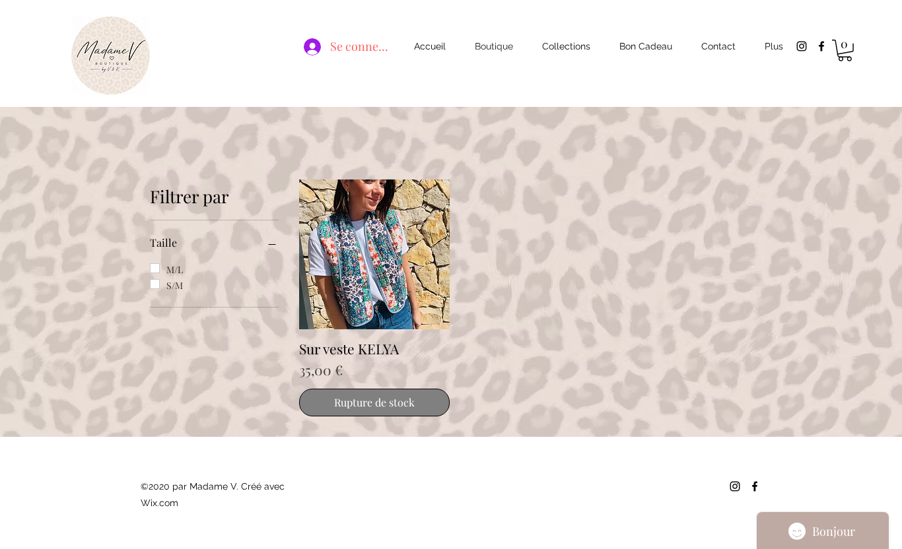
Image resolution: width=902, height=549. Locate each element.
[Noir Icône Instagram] (801, 46)
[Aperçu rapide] (374, 254)
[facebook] (821, 46)
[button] (845, 50)
